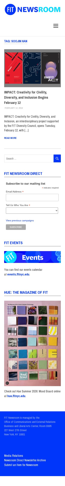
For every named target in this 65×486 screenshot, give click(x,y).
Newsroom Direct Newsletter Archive (25, 460)
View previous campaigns (20, 220)
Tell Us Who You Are (18, 205)
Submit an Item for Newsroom (21, 465)
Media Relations (13, 456)
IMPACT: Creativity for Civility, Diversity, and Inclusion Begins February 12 (26, 97)
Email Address (15, 191)
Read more (10, 138)
